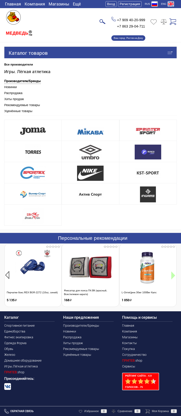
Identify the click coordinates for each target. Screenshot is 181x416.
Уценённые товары (18, 111)
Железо (9, 354)
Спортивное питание (19, 325)
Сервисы (128, 366)
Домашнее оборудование (23, 360)
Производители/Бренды (22, 81)
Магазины (59, 4)
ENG (163, 3)
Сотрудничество (134, 354)
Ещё (77, 4)
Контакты (129, 343)
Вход (111, 4)
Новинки (10, 87)
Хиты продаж (14, 99)
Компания (35, 4)
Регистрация (130, 4)
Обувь (8, 349)
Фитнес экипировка (18, 337)
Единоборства (14, 331)
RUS (147, 3)
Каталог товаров (28, 53)
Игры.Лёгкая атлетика (21, 366)
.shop (14, 372)
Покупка (128, 349)
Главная (13, 4)
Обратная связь (22, 411)
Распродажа (13, 93)
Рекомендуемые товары (22, 105)
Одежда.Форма (15, 343)
